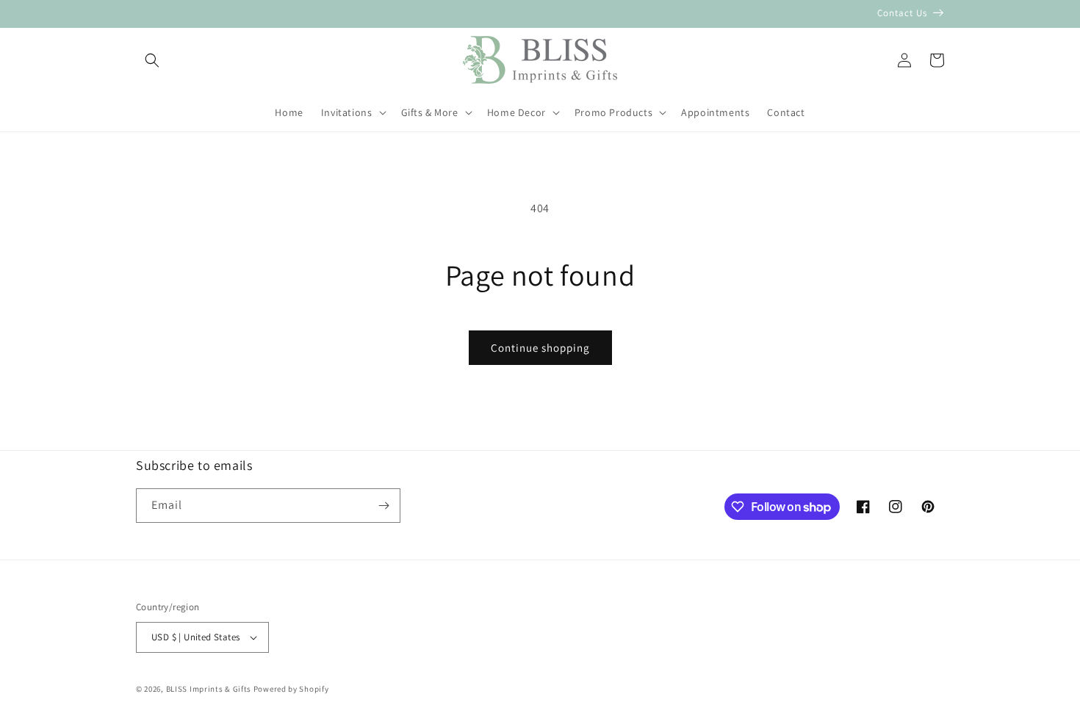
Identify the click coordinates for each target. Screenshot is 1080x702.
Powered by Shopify (291, 689)
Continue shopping (540, 348)
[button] (152, 60)
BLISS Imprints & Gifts (208, 689)
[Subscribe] (383, 505)
